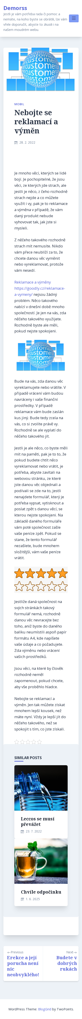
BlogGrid (44, 1009)
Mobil (19, 104)
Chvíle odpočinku (41, 892)
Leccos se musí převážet (37, 821)
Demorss (15, 8)
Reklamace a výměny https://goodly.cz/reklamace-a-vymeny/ (39, 288)
